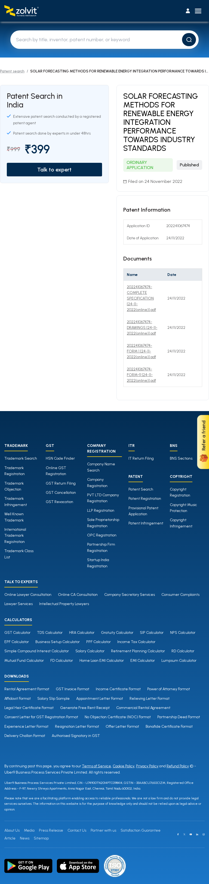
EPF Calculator (16, 642)
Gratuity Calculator (117, 632)
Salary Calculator (89, 651)
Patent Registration (144, 498)
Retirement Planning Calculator (138, 651)
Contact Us (76, 830)
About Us (12, 830)
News (24, 838)
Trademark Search (20, 458)
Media (29, 830)
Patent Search (140, 489)
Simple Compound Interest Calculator (36, 651)
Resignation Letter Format (77, 726)
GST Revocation (59, 502)
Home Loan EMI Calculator (101, 660)
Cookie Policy (123, 766)
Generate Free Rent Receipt (85, 707)
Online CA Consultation (78, 594)
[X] (184, 834)
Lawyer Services (18, 604)
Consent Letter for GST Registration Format (41, 717)
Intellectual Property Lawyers (64, 604)
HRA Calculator (81, 632)
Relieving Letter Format (150, 698)
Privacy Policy (147, 766)
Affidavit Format (17, 698)
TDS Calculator (50, 632)
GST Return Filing (61, 483)
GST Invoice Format (72, 689)
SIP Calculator (152, 632)
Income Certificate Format (118, 689)
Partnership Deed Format (178, 717)
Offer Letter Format (122, 726)
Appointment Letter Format (99, 698)
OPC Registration (101, 535)
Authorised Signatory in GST (76, 735)
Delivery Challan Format (24, 735)
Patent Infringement (145, 523)
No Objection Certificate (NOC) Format (118, 717)
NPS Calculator (182, 632)
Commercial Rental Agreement (143, 707)
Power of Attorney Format (168, 689)
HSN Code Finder (60, 458)
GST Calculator (17, 632)
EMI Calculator (142, 660)
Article (10, 838)
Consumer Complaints (180, 594)
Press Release (51, 830)
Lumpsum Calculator (178, 660)
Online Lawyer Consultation (27, 594)
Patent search (12, 71)
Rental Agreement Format (26, 689)
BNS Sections (181, 458)
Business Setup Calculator (57, 642)
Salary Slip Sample (53, 698)
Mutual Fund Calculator (24, 660)
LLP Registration (100, 510)
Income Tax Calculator (136, 642)
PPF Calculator (98, 642)
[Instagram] (203, 834)
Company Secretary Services (129, 594)
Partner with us (103, 830)
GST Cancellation (61, 492)
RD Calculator (182, 651)
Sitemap (41, 838)
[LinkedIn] (197, 834)
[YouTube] (191, 834)
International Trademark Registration (15, 535)
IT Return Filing (141, 458)
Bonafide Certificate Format (169, 726)
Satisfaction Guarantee (141, 830)
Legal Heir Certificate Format (29, 707)
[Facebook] (178, 834)
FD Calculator (61, 660)
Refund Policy (178, 766)
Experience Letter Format (26, 726)
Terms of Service (96, 766)
